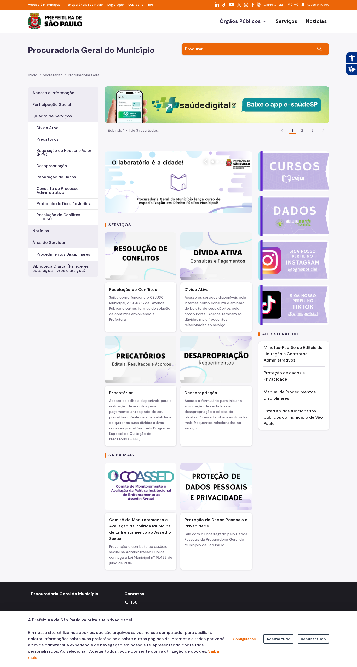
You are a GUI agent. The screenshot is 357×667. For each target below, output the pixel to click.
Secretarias (52, 75)
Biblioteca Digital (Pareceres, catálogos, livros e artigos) (60, 268)
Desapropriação (52, 166)
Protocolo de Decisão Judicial (65, 203)
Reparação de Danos (56, 177)
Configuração (244, 638)
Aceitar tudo (278, 638)
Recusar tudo (313, 638)
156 (150, 4)
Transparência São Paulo (84, 4)
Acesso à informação (44, 4)
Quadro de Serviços (52, 116)
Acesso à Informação (53, 92)
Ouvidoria (135, 4)
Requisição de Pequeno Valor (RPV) (64, 152)
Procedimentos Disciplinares (63, 254)
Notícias (40, 230)
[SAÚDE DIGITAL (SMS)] (217, 104)
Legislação (115, 4)
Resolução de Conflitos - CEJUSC (60, 216)
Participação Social (51, 104)
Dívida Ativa (48, 127)
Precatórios (48, 139)
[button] (323, 130)
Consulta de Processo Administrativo (57, 190)
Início (32, 75)
